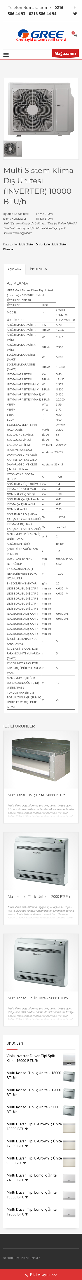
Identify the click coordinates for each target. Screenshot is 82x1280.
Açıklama (14, 269)
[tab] (14, 269)
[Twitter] (75, 13)
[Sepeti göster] (75, 35)
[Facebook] (75, 7)
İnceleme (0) (38, 269)
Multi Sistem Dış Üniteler (35, 244)
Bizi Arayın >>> (43, 1274)
